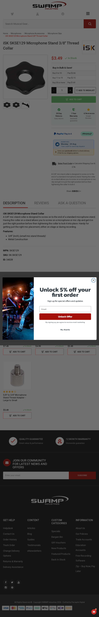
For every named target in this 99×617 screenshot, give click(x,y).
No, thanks (65, 329)
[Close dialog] (93, 280)
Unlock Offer (65, 316)
